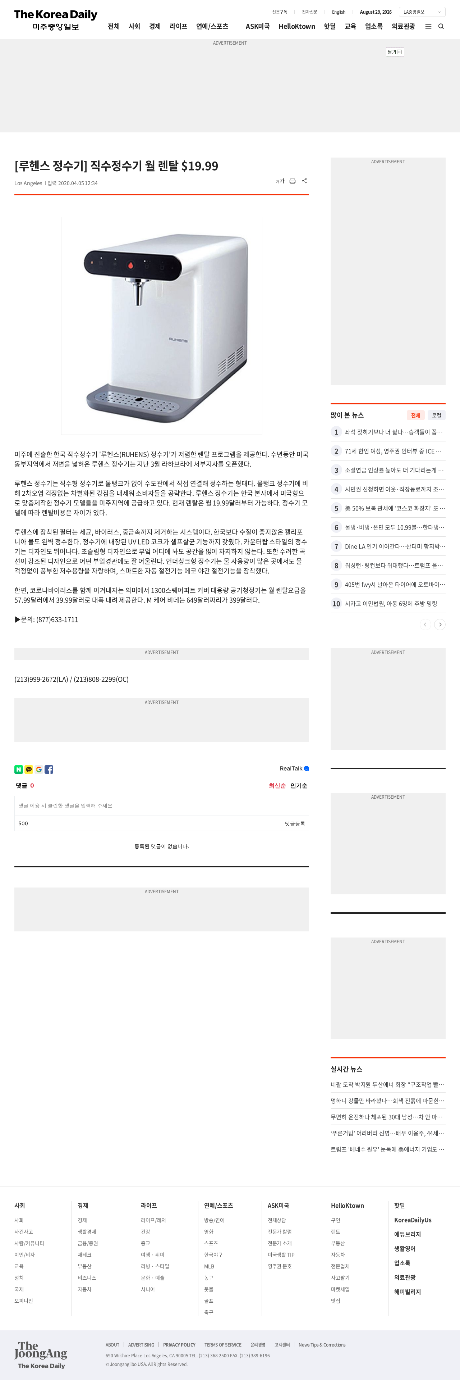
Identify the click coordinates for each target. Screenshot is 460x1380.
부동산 (85, 1266)
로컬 (436, 415)
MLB (209, 1266)
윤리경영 (258, 1345)
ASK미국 (258, 26)
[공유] (304, 181)
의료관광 (403, 26)
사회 (135, 26)
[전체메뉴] (428, 26)
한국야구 (213, 1254)
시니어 (148, 1289)
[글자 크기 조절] (280, 181)
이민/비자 (24, 1254)
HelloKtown (297, 26)
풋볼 (208, 1289)
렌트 (335, 1231)
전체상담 (277, 1220)
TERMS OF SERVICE (223, 1345)
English (338, 12)
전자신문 (309, 12)
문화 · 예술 (153, 1277)
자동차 (85, 1289)
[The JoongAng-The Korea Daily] (41, 1355)
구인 (335, 1220)
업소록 (374, 26)
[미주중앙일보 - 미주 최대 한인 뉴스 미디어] (56, 20)
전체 (114, 26)
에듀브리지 (407, 1234)
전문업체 (340, 1266)
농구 (208, 1277)
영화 (208, 1231)
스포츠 (211, 1243)
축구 (208, 1312)
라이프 (179, 26)
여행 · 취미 (153, 1254)
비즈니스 (87, 1277)
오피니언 (23, 1300)
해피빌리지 (407, 1291)
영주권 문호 (280, 1266)
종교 (145, 1243)
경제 (155, 26)
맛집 (335, 1300)
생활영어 (405, 1248)
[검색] (441, 26)
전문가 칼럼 (280, 1231)
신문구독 (279, 12)
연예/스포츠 (212, 26)
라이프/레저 (153, 1220)
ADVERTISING (141, 1345)
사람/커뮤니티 (29, 1243)
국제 (19, 1289)
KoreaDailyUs (413, 1219)
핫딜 (330, 26)
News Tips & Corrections (322, 1345)
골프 (208, 1300)
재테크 (85, 1254)
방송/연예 (214, 1220)
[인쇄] (292, 181)
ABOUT (112, 1345)
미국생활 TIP (281, 1254)
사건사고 (23, 1231)
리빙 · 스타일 (155, 1266)
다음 (440, 624)
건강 (145, 1231)
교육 (350, 26)
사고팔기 (340, 1277)
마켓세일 (340, 1289)
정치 (19, 1277)
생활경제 (87, 1231)
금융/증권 (88, 1243)
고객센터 (282, 1345)
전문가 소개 (280, 1243)
